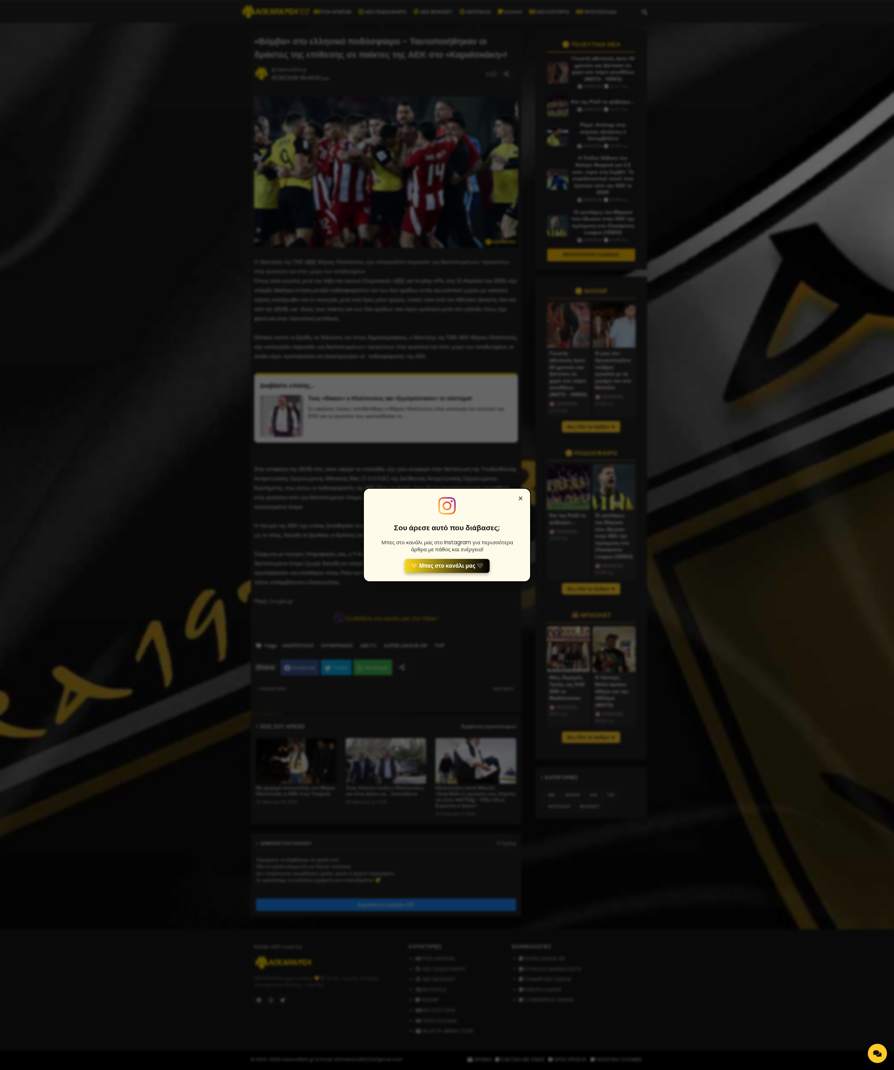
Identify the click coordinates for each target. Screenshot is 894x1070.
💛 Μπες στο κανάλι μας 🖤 (447, 565)
